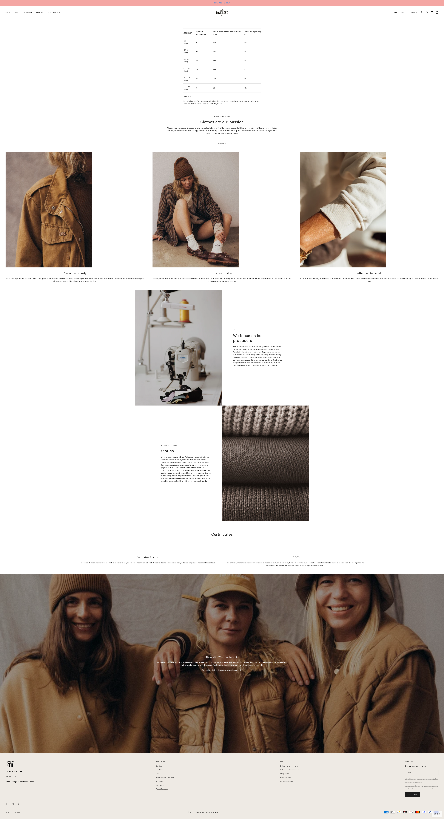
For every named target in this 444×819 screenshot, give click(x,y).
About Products (162, 789)
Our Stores (160, 770)
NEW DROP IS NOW (222, 3)
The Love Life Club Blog (165, 777)
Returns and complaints (289, 770)
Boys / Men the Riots (55, 12)
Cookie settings (286, 781)
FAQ (157, 774)
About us (159, 781)
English (412, 12)
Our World (39, 12)
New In (8, 12)
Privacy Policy (432, 788)
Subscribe (413, 795)
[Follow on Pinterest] (19, 804)
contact (395, 12)
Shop (16, 12)
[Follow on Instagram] (13, 804)
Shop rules (284, 774)
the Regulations (424, 779)
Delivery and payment (289, 766)
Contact (159, 766)
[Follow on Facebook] (7, 804)
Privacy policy (285, 777)
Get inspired (27, 12)
